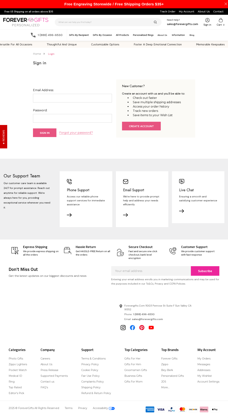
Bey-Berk (167, 370)
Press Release (49, 370)
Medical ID (15, 375)
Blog (192, 35)
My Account (186, 11)
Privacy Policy (90, 364)
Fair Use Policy (90, 375)
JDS (163, 381)
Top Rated (15, 387)
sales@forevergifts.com (147, 319)
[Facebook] (132, 327)
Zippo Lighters (18, 364)
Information (178, 34)
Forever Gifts (169, 358)
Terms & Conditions (93, 358)
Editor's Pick (16, 393)
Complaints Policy (92, 381)
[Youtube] (151, 327)
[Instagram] (123, 327)
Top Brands (170, 349)
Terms (68, 408)
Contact (218, 11)
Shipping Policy (91, 387)
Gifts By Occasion (102, 34)
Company (48, 349)
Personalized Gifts (172, 375)
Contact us (47, 381)
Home (37, 53)
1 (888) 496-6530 (143, 314)
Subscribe (205, 271)
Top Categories (136, 349)
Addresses (203, 370)
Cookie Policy (89, 370)
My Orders (204, 358)
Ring (12, 381)
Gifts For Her (132, 358)
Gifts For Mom (133, 381)
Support (87, 349)
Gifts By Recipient (79, 34)
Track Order (167, 11)
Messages (203, 364)
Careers (45, 358)
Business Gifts (133, 375)
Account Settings (208, 381)
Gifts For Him (132, 364)
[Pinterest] (141, 327)
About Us (204, 11)
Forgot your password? (76, 132)
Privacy (82, 408)
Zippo (164, 364)
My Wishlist (204, 375)
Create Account (141, 126)
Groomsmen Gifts (135, 370)
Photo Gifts (16, 358)
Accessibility (101, 408)
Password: (40, 110)
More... (165, 387)
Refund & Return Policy (96, 393)
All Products (122, 34)
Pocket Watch (18, 370)
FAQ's (44, 387)
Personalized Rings (143, 34)
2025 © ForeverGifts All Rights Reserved (34, 408)
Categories (17, 349)
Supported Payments (54, 375)
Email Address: (43, 90)
